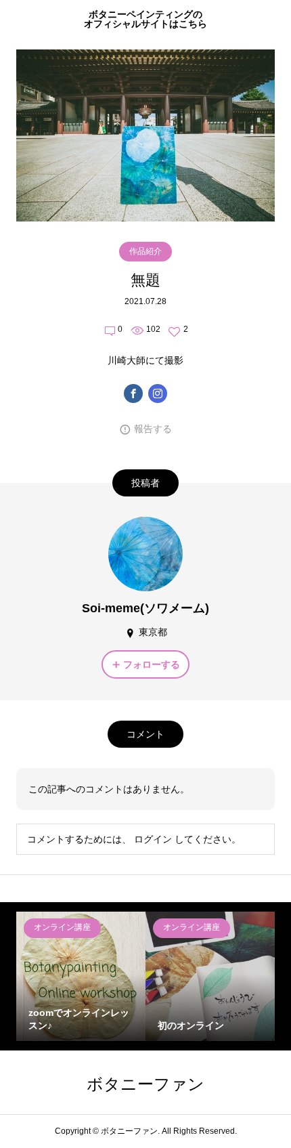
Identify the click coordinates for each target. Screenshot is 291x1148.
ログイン (153, 839)
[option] (81, 976)
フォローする (151, 664)
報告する (153, 428)
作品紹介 (145, 251)
